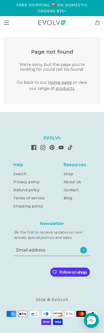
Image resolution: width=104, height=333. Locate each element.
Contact (71, 190)
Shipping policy (28, 206)
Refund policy (26, 190)
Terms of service (29, 198)
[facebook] (33, 147)
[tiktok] (70, 147)
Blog (68, 198)
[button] (91, 320)
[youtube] (61, 147)
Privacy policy (26, 182)
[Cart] (97, 22)
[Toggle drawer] (6, 23)
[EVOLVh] (52, 22)
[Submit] (83, 250)
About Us (72, 182)
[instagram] (42, 147)
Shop (68, 174)
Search (20, 174)
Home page (60, 82)
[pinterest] (52, 147)
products (65, 88)
